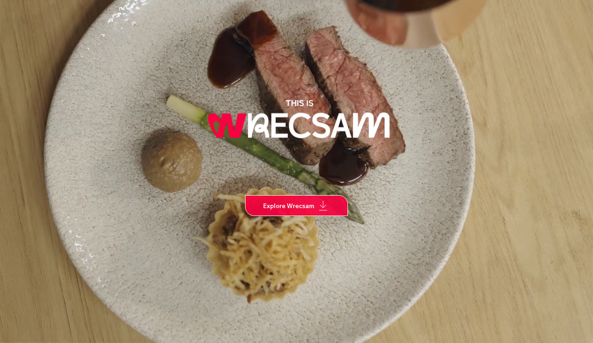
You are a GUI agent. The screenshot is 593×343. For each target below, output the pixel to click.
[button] (576, 332)
